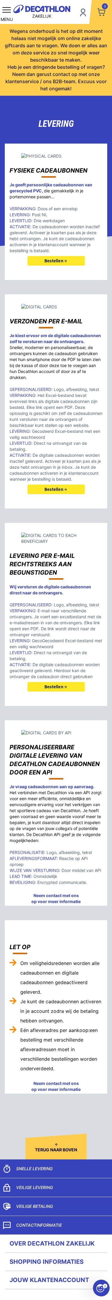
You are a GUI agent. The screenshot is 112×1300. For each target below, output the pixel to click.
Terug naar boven (56, 1149)
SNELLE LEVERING (34, 1168)
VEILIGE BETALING (34, 1206)
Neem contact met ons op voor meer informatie (56, 898)
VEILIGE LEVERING (34, 1187)
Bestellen (54, 260)
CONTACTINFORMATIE (39, 1225)
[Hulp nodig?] (101, 1288)
